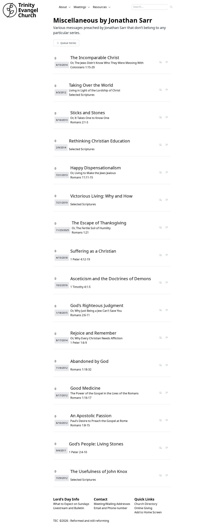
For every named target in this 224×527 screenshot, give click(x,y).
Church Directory (145, 504)
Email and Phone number (110, 508)
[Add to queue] (160, 62)
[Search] (171, 6)
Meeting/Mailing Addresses (112, 504)
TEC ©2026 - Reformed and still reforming (81, 521)
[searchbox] (148, 7)
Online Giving (143, 508)
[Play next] (166, 62)
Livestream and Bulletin (68, 508)
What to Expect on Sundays (71, 504)
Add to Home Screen (148, 512)
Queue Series (68, 43)
